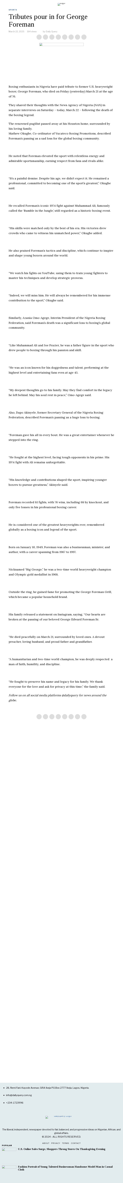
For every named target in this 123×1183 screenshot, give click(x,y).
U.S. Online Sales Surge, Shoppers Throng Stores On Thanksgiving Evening (61, 1149)
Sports (13, 10)
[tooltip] (39, 37)
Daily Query (51, 31)
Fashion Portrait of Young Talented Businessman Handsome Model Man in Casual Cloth (65, 1168)
